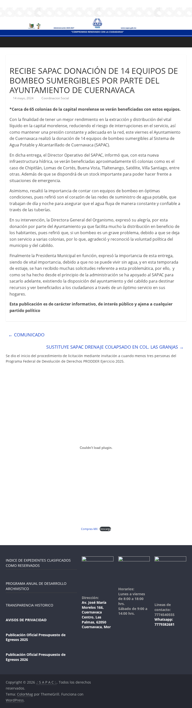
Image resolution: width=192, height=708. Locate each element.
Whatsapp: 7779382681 (164, 622)
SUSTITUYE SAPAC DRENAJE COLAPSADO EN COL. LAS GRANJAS (115, 347)
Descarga (105, 529)
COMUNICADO (26, 335)
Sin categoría (21, 62)
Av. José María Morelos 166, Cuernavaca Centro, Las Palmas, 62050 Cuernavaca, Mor (96, 614)
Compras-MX (89, 529)
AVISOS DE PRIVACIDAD (26, 619)
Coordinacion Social (55, 98)
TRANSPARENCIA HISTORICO (29, 605)
